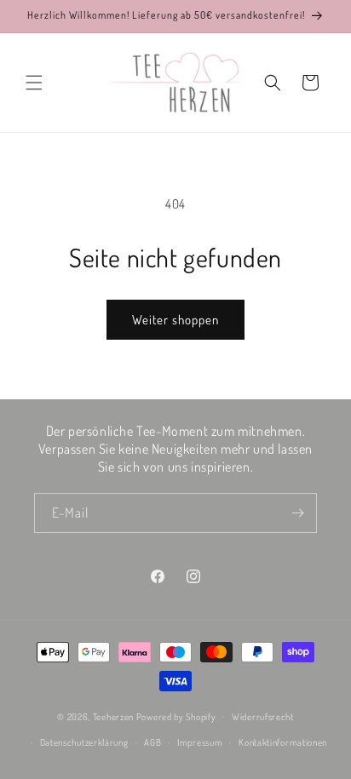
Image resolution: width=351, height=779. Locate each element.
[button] (34, 82)
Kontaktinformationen (283, 742)
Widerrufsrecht (263, 717)
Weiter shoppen (175, 320)
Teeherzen (113, 716)
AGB (152, 742)
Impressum (199, 742)
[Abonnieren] (297, 513)
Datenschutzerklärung (84, 742)
